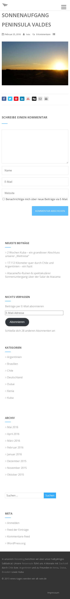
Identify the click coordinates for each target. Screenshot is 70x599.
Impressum (53, 592)
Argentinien (14, 357)
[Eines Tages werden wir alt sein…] (5, 9)
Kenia (10, 391)
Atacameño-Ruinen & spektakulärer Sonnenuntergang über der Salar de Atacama (32, 274)
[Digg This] (34, 99)
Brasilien (12, 364)
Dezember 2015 (16, 461)
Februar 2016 (15, 447)
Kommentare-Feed (18, 536)
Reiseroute (28, 563)
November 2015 (17, 468)
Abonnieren (17, 322)
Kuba (10, 397)
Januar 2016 (14, 454)
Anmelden (13, 523)
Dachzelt (63, 563)
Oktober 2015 (15, 474)
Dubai (10, 384)
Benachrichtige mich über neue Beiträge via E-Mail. (37, 199)
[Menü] (63, 7)
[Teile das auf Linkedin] (22, 99)
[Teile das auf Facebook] (4, 99)
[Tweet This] (10, 99)
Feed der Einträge (18, 529)
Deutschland (14, 377)
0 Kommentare (43, 34)
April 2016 (13, 434)
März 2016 (13, 440)
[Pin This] (16, 99)
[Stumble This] (28, 99)
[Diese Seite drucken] (46, 99)
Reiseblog (19, 559)
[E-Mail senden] (40, 99)
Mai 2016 (12, 427)
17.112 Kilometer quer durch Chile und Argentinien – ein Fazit (29, 264)
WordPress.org (16, 543)
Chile (10, 370)
